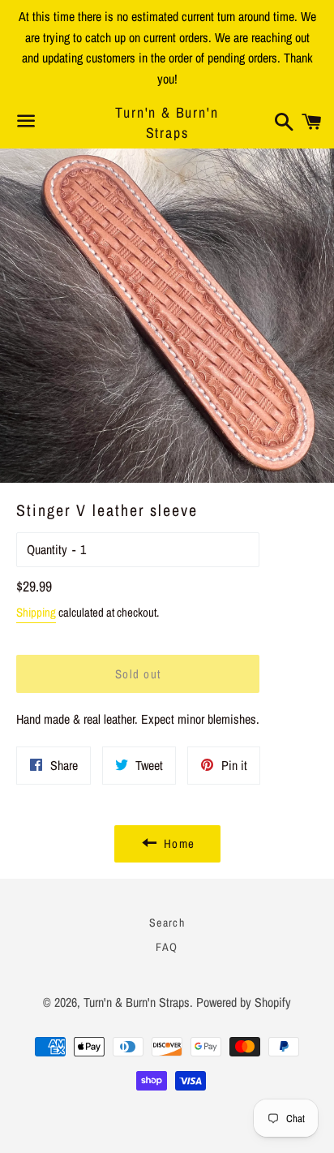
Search (167, 922)
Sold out (138, 673)
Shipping (36, 612)
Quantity (47, 549)
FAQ (167, 947)
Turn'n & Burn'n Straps (166, 122)
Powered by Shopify (243, 1002)
